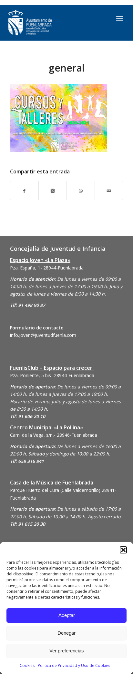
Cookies (27, 665)
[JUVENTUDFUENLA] (50, 23)
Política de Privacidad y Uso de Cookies (74, 665)
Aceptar (66, 615)
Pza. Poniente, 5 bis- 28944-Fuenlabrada (52, 375)
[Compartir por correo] (109, 190)
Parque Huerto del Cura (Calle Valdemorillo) (55, 490)
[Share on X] (52, 190)
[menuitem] (119, 18)
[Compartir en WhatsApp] (81, 190)
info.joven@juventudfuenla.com (43, 335)
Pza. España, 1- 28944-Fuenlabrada (47, 268)
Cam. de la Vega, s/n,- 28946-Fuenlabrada (53, 435)
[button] (123, 550)
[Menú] (119, 18)
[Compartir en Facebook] (24, 190)
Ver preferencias (66, 650)
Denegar (66, 633)
